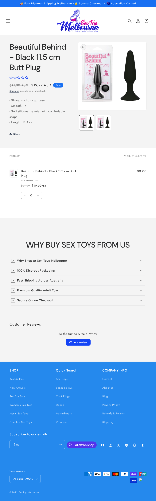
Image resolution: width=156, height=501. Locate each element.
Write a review (78, 342)
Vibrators (61, 422)
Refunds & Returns (113, 413)
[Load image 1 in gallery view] (86, 122)
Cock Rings (63, 396)
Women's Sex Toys (21, 405)
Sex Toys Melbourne (29, 492)
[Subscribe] (60, 444)
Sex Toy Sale (17, 396)
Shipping (14, 91)
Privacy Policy (111, 405)
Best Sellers (17, 379)
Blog (105, 396)
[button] (8, 21)
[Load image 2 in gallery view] (103, 122)
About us (107, 388)
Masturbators (64, 413)
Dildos (60, 405)
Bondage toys (64, 388)
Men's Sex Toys (19, 413)
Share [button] (16, 134)
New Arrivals (17, 388)
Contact (107, 379)
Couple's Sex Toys (21, 422)
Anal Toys (62, 379)
